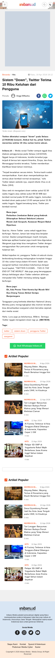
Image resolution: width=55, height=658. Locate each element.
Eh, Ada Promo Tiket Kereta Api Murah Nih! (28, 289)
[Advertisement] (27, 38)
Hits (14, 74)
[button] (50, 4)
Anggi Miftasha (23, 96)
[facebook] (38, 96)
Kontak (23, 644)
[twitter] (50, 96)
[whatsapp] (44, 96)
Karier (37, 647)
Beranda (6, 74)
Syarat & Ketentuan (37, 644)
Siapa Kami (12, 644)
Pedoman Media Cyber (22, 647)
